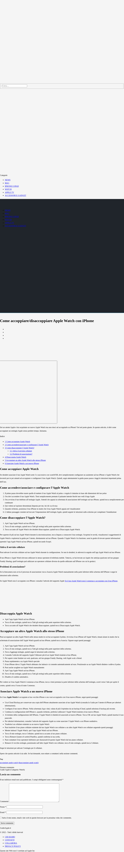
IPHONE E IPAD (12, 186)
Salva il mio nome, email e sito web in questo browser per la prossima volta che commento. (37, 818)
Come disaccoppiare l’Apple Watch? (19, 448)
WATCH (8, 189)
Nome (3, 807)
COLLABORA (11, 843)
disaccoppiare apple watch (28, 763)
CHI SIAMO (10, 837)
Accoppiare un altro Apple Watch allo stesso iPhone (25, 460)
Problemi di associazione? (21, 454)
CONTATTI (9, 840)
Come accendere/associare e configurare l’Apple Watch (27, 445)
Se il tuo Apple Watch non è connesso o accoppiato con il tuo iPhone (91, 581)
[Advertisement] (62, 359)
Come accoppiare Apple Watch (17, 442)
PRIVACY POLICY (13, 846)
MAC (7, 183)
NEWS (7, 180)
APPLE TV (9, 192)
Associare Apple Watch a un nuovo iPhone (22, 463)
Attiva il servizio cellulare (21, 451)
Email (3, 812)
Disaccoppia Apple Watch (15, 457)
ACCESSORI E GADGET (15, 195)
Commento (4, 801)
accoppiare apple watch (9, 763)
